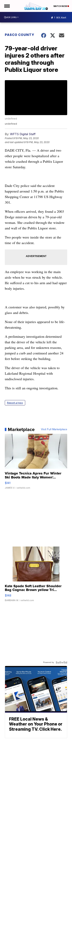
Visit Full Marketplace (54, 429)
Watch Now (60, 6)
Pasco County (19, 35)
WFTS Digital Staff (23, 134)
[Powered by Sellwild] (61, 662)
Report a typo (15, 402)
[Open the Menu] (6, 6)
